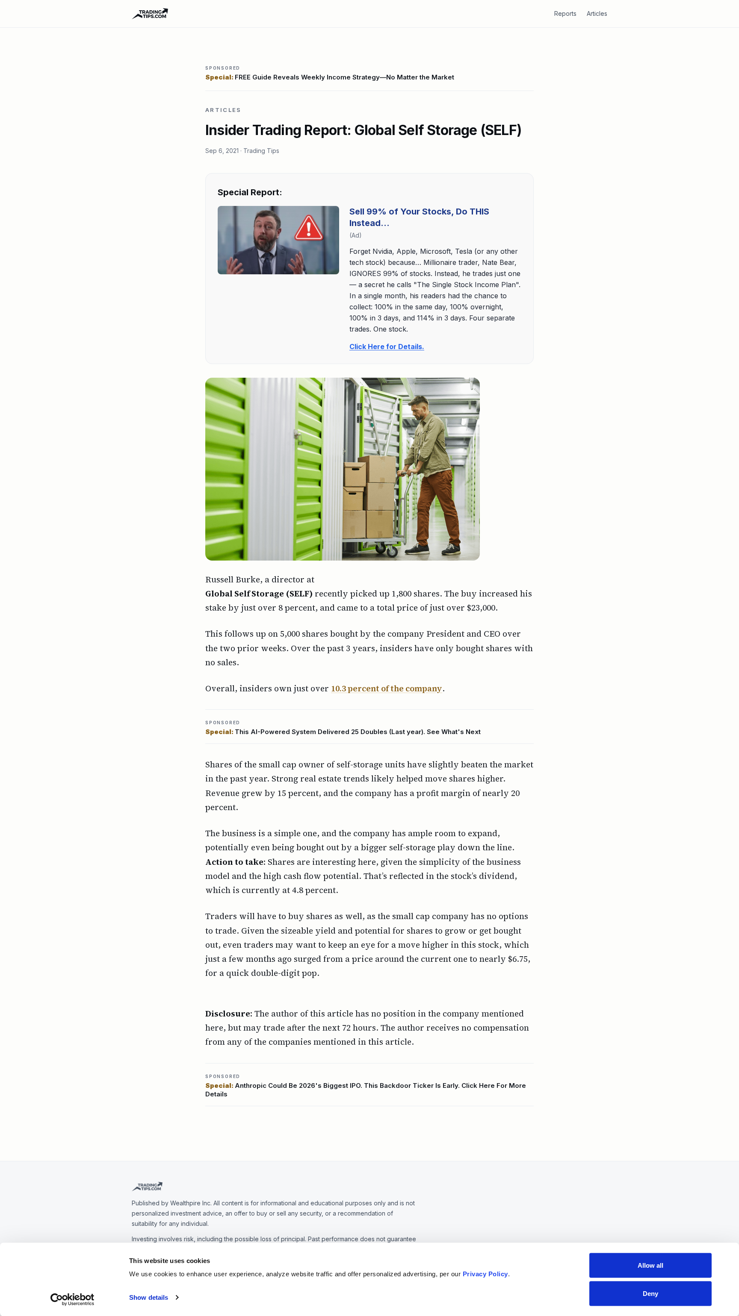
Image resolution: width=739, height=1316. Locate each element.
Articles (597, 13)
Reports (565, 13)
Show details (148, 1297)
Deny (650, 1293)
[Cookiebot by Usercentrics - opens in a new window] (72, 1299)
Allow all (651, 1265)
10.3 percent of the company (386, 688)
